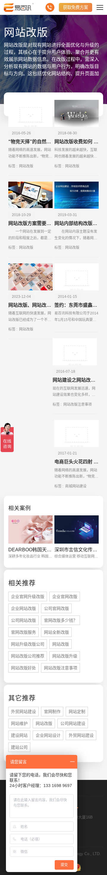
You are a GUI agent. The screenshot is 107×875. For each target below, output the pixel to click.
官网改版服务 (23, 632)
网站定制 (77, 711)
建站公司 (19, 747)
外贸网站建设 (23, 711)
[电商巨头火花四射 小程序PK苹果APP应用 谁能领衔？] (76, 433)
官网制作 (52, 711)
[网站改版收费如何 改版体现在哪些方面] (76, 113)
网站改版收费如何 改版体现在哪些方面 (76, 141)
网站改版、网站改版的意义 (30, 305)
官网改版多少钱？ (60, 620)
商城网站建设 (75, 486)
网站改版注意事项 (77, 404)
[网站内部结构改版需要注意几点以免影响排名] (76, 195)
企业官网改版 (64, 596)
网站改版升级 (64, 656)
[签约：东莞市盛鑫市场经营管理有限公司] (76, 276)
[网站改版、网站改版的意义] (30, 276)
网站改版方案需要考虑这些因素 (30, 223)
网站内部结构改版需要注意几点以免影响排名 (76, 223)
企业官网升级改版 (27, 596)
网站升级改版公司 (27, 644)
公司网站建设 (72, 723)
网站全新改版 (56, 632)
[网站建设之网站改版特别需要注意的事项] (75, 351)
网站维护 (19, 723)
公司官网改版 (56, 608)
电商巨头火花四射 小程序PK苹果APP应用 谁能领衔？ (76, 461)
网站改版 (26, 166)
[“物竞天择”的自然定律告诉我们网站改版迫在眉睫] (30, 113)
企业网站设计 (48, 735)
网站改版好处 (23, 667)
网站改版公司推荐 (27, 656)
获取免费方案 (75, 7)
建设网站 (19, 735)
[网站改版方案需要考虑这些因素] (30, 195)
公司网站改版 (23, 620)
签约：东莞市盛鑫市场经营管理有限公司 (76, 305)
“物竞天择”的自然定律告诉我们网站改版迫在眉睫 (30, 141)
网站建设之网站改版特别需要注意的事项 (75, 380)
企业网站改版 (23, 608)
